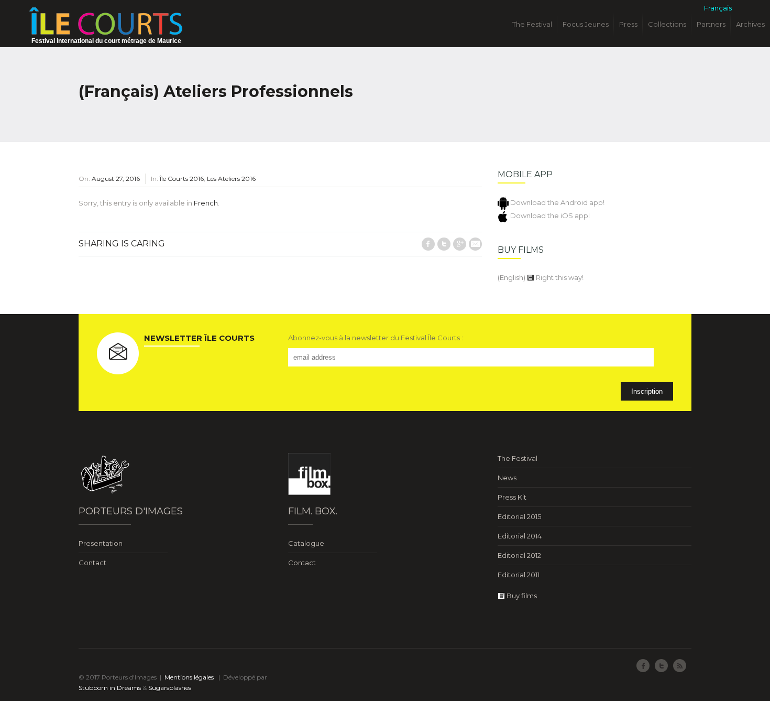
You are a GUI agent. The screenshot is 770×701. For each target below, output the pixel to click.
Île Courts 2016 (182, 178)
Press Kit (512, 497)
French (206, 203)
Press (628, 24)
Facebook (428, 244)
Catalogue (306, 543)
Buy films (521, 595)
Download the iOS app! (549, 215)
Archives (750, 24)
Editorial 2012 (519, 555)
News (507, 477)
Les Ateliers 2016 (231, 178)
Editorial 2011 (519, 574)
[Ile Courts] (106, 20)
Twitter (443, 244)
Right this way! (559, 277)
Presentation (101, 543)
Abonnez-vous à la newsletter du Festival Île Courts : (375, 337)
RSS (679, 665)
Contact (92, 562)
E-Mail (475, 244)
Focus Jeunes (586, 24)
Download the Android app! (556, 202)
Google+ (459, 244)
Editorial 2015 (519, 516)
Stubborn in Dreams (110, 688)
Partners (711, 24)
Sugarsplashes (169, 688)
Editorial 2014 (520, 536)
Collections (667, 24)
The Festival (532, 24)
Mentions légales (189, 677)
